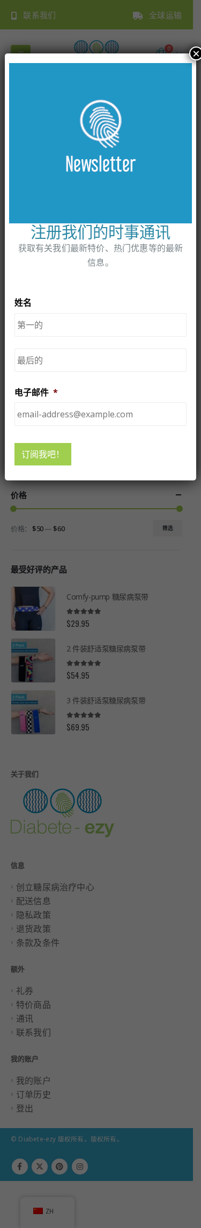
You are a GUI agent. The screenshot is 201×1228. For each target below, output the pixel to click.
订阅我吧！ (42, 454)
